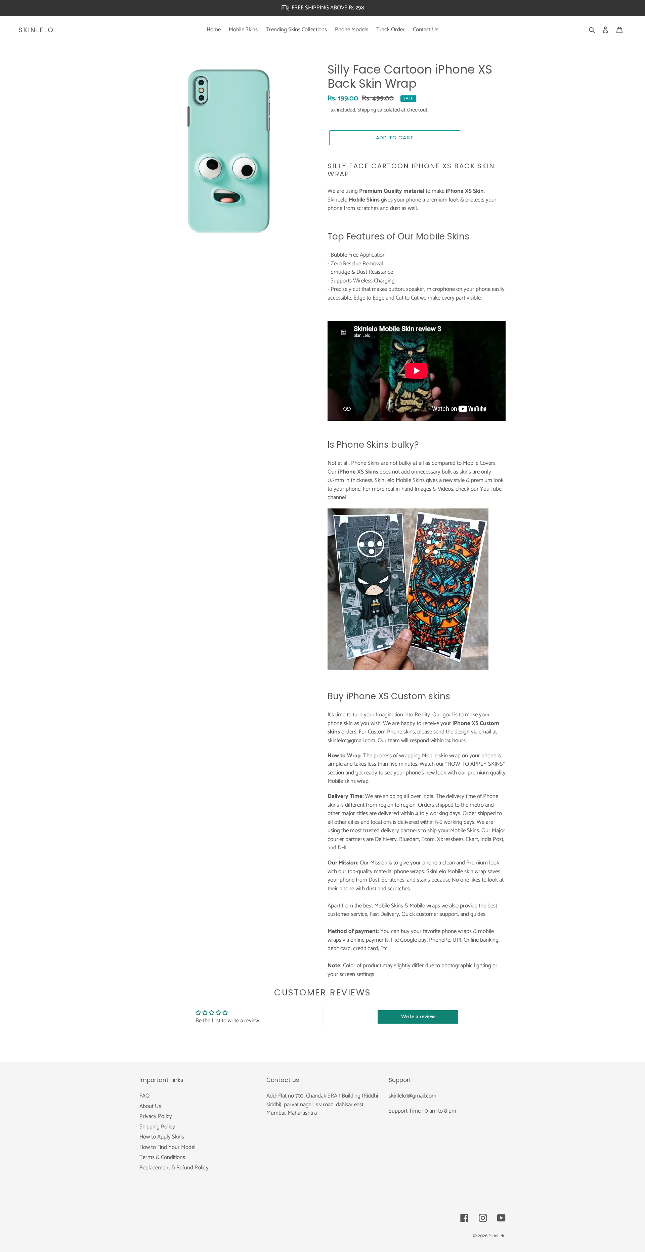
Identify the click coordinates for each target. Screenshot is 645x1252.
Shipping (366, 110)
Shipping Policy (157, 1126)
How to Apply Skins (161, 1137)
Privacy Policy (155, 1116)
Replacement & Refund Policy (174, 1167)
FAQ (144, 1096)
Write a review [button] (418, 1016)
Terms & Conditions (162, 1157)
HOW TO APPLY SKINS (475, 764)
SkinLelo (36, 30)
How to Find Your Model (167, 1147)
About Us (150, 1106)
